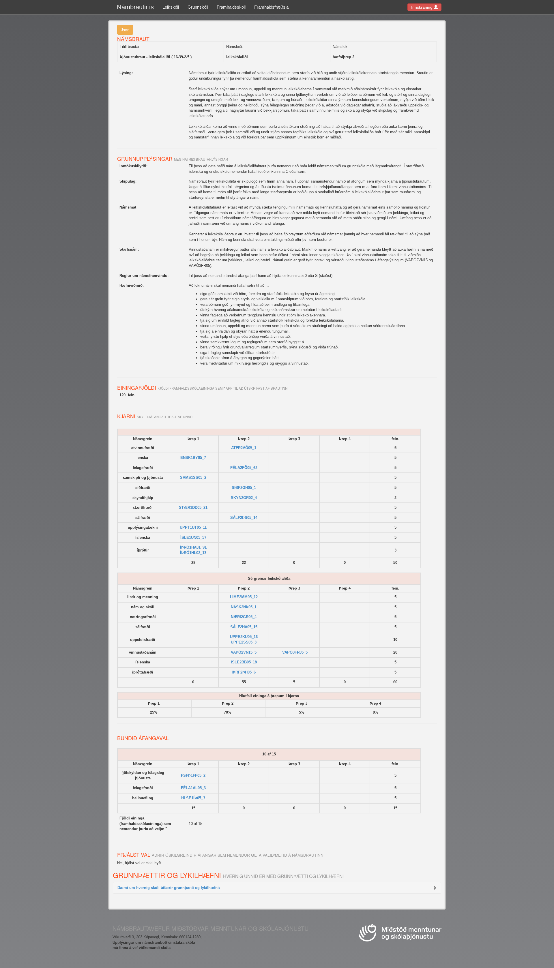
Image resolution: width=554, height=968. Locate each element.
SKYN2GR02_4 (244, 498)
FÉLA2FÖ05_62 (243, 468)
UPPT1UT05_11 (193, 527)
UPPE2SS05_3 (244, 642)
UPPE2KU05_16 (244, 637)
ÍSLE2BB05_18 (244, 662)
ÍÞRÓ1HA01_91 (193, 547)
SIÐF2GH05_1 (244, 487)
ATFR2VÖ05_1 (243, 448)
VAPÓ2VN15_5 (244, 652)
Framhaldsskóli (231, 7)
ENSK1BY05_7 (193, 457)
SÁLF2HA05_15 (243, 627)
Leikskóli (170, 7)
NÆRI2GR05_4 (244, 617)
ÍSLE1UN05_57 (193, 537)
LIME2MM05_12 (244, 597)
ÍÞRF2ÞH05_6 (244, 672)
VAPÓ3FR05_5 (295, 652)
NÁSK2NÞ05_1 (244, 607)
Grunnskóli (198, 7)
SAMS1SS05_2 (193, 477)
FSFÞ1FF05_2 (193, 775)
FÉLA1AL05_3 (193, 788)
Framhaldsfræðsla (271, 7)
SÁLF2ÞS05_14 (243, 517)
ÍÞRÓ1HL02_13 (193, 553)
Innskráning (422, 7)
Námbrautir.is (135, 7)
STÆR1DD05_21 (193, 507)
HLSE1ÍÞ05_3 (193, 798)
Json (125, 29)
